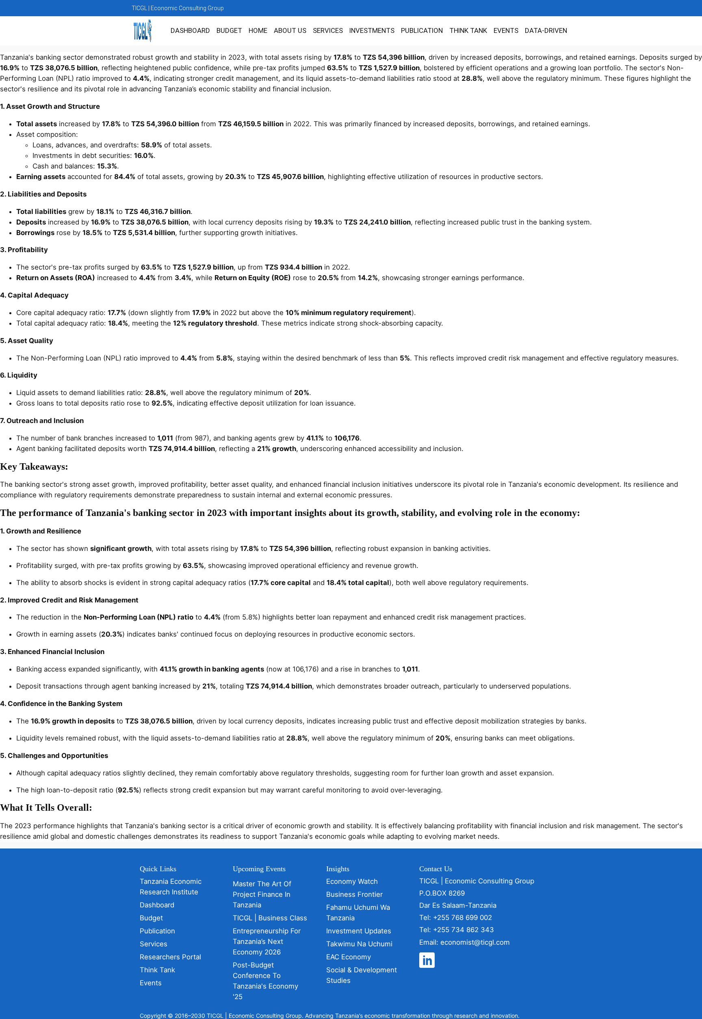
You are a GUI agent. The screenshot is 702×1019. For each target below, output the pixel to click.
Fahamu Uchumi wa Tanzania (358, 912)
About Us (290, 30)
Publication (422, 30)
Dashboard (190, 30)
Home (258, 30)
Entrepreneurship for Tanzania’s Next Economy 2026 (267, 941)
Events (506, 30)
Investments (371, 30)
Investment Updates (358, 931)
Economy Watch (352, 881)
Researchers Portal (170, 957)
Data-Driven (546, 30)
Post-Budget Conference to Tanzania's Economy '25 (265, 981)
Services (328, 30)
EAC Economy (348, 957)
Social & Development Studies (361, 975)
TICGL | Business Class (270, 918)
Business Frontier (354, 894)
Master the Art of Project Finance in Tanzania (262, 894)
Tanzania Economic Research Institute (171, 886)
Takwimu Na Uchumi (359, 944)
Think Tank (468, 30)
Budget (229, 30)
